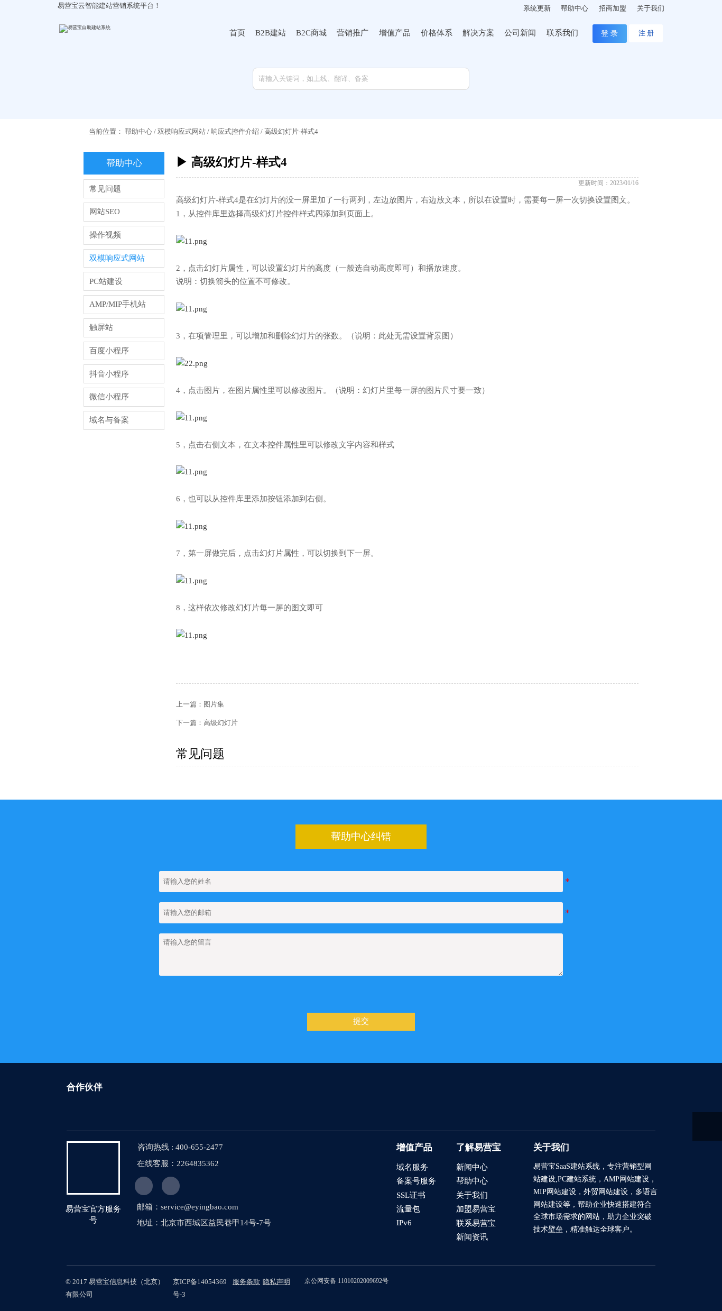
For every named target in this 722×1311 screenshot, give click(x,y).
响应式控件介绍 (235, 131)
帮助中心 (138, 131)
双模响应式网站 (182, 131)
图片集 (213, 704)
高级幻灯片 (220, 723)
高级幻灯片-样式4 (291, 131)
